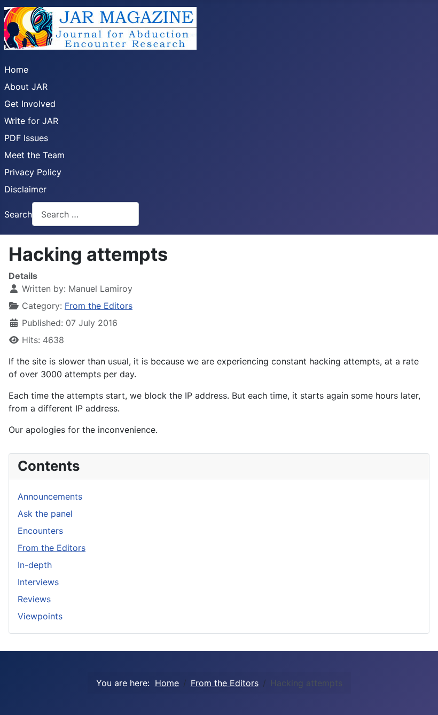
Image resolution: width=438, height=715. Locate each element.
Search (18, 214)
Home (16, 69)
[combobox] (85, 214)
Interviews (38, 582)
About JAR (26, 86)
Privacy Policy (32, 172)
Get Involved (30, 103)
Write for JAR (31, 120)
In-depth (35, 564)
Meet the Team (34, 155)
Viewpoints (40, 616)
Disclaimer (25, 189)
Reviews (34, 599)
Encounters (40, 530)
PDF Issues (26, 138)
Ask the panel (45, 513)
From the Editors (98, 305)
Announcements (50, 496)
